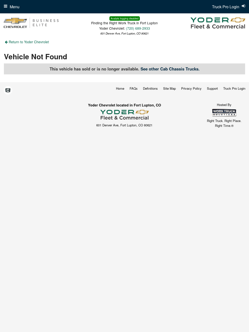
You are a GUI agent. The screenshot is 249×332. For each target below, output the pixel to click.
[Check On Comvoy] (8, 90)
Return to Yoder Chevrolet (28, 41)
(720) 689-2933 (138, 28)
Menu (14, 6)
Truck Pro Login (234, 88)
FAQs (134, 88)
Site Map (169, 88)
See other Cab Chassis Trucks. (170, 69)
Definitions (150, 88)
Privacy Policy (191, 88)
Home (120, 88)
